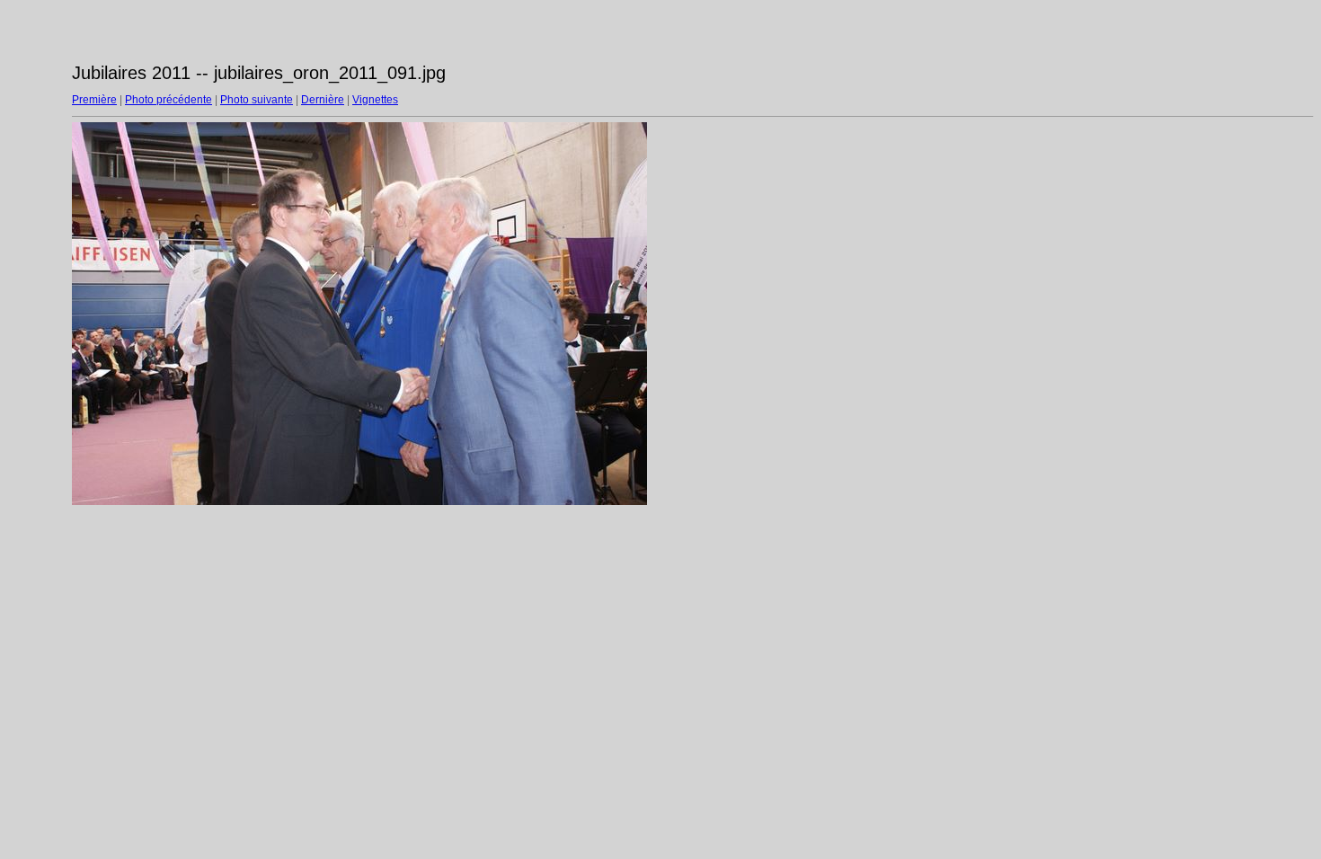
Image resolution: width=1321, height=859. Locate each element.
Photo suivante (256, 99)
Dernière (322, 99)
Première (94, 99)
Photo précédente (168, 99)
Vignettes (375, 99)
